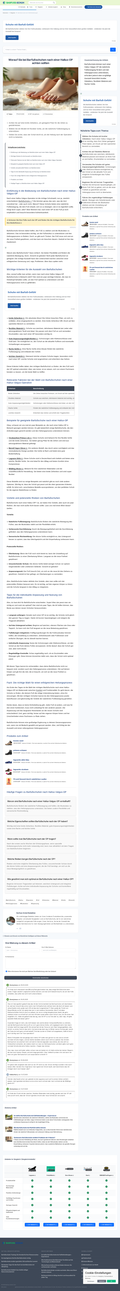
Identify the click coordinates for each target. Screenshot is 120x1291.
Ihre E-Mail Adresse (48, 947)
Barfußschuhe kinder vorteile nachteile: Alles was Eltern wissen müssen (59, 1271)
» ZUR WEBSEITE (32, 1224)
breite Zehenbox (16, 318)
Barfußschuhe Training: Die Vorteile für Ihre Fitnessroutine (19, 1254)
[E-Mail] (20, 928)
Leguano (32, 1175)
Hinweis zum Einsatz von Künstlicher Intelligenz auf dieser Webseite (26, 936)
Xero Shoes (69, 1175)
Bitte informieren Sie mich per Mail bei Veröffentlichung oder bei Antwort (32, 971)
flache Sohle (14, 349)
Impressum (86, 1254)
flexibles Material (16, 328)
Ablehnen (101, 1281)
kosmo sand (18, 741)
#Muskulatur (24, 903)
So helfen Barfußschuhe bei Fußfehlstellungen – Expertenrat (35, 1116)
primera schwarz (20, 750)
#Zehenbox (45, 900)
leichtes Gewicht (16, 356)
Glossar (85, 1268)
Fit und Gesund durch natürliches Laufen (30, 779)
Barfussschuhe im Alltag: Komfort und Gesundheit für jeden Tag (58, 1276)
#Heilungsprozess (11, 903)
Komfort (39, 690)
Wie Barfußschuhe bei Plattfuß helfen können (30, 1128)
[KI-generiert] (32, 1167)
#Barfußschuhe (10, 900)
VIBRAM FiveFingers (106, 1175)
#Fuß (37, 900)
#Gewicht (72, 900)
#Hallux (20, 900)
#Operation (29, 900)
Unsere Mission (88, 1261)
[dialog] (100, 1276)
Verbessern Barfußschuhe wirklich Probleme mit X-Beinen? (34, 1137)
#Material (55, 900)
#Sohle (63, 900)
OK (111, 1281)
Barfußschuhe (24, 201)
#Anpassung (35, 903)
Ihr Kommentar (9, 956)
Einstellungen (90, 1281)
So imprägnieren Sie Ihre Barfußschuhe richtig (16, 1258)
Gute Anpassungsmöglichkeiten (22, 339)
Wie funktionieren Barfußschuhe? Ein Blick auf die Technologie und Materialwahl (57, 1260)
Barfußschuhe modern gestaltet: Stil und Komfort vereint (19, 1261)
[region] (60, 1197)
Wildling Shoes (15, 469)
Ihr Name (8, 947)
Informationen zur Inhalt (90, 1264)
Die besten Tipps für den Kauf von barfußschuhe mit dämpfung (17, 1265)
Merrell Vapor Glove (17, 448)
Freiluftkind (50, 1175)
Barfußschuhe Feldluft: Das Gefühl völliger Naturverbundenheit (14, 1270)
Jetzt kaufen (12, 37)
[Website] (17, 928)
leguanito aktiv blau (21, 760)
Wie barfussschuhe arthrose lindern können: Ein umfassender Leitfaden (56, 1266)
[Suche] (54, 2)
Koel (87, 1175)
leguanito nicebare (20, 769)
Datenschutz (87, 1258)
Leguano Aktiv (15, 458)
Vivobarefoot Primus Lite (19, 438)
